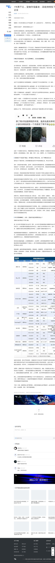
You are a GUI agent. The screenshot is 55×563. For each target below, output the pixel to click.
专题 (10, 25)
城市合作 (16, 544)
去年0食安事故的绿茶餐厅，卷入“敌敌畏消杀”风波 (21, 533)
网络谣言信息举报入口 (19, 555)
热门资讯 (36, 544)
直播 (10, 20)
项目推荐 (16, 546)
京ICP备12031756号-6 (47, 561)
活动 (10, 28)
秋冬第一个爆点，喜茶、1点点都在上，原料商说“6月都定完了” (21, 517)
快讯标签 (36, 551)
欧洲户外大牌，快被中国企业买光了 (38, 533)
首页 (10, 12)
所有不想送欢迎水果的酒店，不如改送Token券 (21, 502)
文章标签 (36, 549)
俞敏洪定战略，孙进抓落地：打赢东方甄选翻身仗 (38, 502)
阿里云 (26, 559)
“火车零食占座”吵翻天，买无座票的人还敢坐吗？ (38, 517)
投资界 (15, 13)
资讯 (10, 17)
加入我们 (24, 551)
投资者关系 (16, 551)
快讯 (10, 15)
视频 (10, 22)
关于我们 (24, 546)
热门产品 (36, 546)
